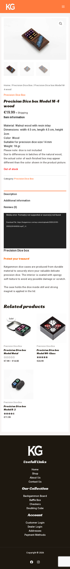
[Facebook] (31, 562)
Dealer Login (35, 526)
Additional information (17, 200)
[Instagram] (38, 562)
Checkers (35, 504)
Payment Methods (35, 534)
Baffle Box (35, 500)
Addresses (35, 530)
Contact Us (35, 481)
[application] (35, 231)
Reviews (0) (10, 207)
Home (7, 85)
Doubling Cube (35, 508)
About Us (35, 477)
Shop (35, 473)
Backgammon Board (35, 496)
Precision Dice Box (22, 85)
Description (10, 194)
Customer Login (35, 522)
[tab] (35, 194)
